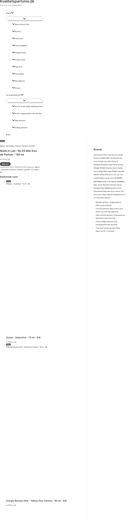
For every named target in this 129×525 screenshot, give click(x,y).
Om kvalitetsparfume (13, 95)
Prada (105, 191)
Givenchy (109, 168)
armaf (120, 155)
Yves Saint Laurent (103, 198)
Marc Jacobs (98, 185)
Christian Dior (102, 161)
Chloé (95, 161)
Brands (8, 13)
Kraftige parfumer (21, 128)
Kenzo (102, 178)
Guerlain (120, 168)
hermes (96, 171)
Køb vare (5, 164)
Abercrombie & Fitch (22, 24)
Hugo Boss (18, 67)
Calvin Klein (19, 38)
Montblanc (106, 185)
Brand (8, 135)
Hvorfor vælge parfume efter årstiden (28, 113)
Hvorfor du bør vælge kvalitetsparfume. (29, 106)
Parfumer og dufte (28, 146)
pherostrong (98, 191)
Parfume (18, 146)
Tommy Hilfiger (102, 194)
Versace (17, 88)
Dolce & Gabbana (21, 46)
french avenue (118, 165)
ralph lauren (111, 191)
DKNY (109, 161)
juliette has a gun (114, 174)
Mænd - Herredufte (7, 146)
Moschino (113, 185)
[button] (12, 13)
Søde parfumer (20, 120)
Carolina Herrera (116, 158)
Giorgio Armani (20, 60)
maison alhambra (117, 182)
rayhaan (117, 191)
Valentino (110, 194)
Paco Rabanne (20, 81)
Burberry (18, 31)
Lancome (113, 178)
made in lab (106, 182)
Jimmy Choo (104, 175)
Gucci (115, 168)
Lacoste (107, 178)
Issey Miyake (19, 74)
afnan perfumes (113, 155)
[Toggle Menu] (24, 19)
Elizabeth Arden (20, 53)
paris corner (116, 188)
